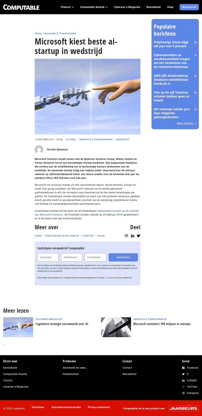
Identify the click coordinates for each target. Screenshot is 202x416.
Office (101, 235)
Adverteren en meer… (75, 367)
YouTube (192, 386)
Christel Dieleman (57, 149)
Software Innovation (49, 319)
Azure (38, 235)
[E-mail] (126, 236)
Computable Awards (15, 374)
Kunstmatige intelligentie (62, 235)
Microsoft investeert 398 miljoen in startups (161, 324)
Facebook (192, 367)
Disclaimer (38, 407)
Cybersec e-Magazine (15, 386)
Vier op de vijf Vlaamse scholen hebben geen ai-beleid (172, 96)
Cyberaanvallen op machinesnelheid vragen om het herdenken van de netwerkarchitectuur (172, 61)
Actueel (71, 139)
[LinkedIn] (132, 236)
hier (106, 278)
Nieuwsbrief (129, 374)
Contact (127, 367)
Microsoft (123, 139)
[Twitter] (138, 236)
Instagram (193, 393)
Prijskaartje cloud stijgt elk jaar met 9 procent (171, 44)
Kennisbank (10, 367)
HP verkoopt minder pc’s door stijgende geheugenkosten (172, 113)
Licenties (88, 235)
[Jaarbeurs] (182, 408)
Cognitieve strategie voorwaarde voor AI (62, 324)
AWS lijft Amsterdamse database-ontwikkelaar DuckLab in (171, 79)
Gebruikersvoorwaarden (66, 407)
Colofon (8, 380)
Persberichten (71, 374)
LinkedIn (192, 380)
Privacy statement (99, 407)
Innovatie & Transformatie (61, 33)
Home (38, 33)
